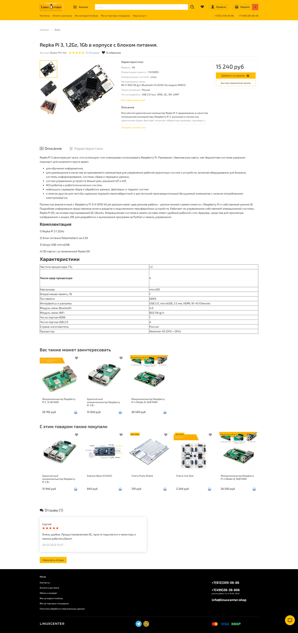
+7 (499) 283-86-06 (248, 15)
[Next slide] (111, 88)
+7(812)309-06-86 (225, 582)
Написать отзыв (53, 560)
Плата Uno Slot (185, 475)
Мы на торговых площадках (115, 15)
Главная (44, 29)
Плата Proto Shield (142, 475)
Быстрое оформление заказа (236, 83)
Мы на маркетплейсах (86, 15)
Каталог (83, 6)
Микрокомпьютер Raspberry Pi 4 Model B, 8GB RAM (148, 400)
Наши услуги (139, 15)
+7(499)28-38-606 (226, 590)
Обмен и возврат (48, 593)
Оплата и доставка (62, 15)
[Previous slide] (66, 88)
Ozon (57, 29)
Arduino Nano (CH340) (99, 475)
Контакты (45, 15)
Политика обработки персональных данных (62, 608)
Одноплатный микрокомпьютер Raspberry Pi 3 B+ (103, 401)
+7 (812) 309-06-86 (224, 15)
